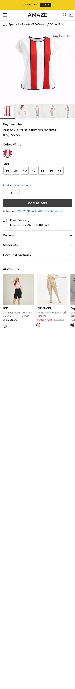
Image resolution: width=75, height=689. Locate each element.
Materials (10, 245)
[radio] (7, 170)
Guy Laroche (12, 124)
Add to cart (37, 202)
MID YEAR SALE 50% (30, 211)
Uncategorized (54, 211)
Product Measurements (17, 185)
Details (8, 235)
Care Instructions (17, 255)
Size (6, 164)
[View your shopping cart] (72, 15)
